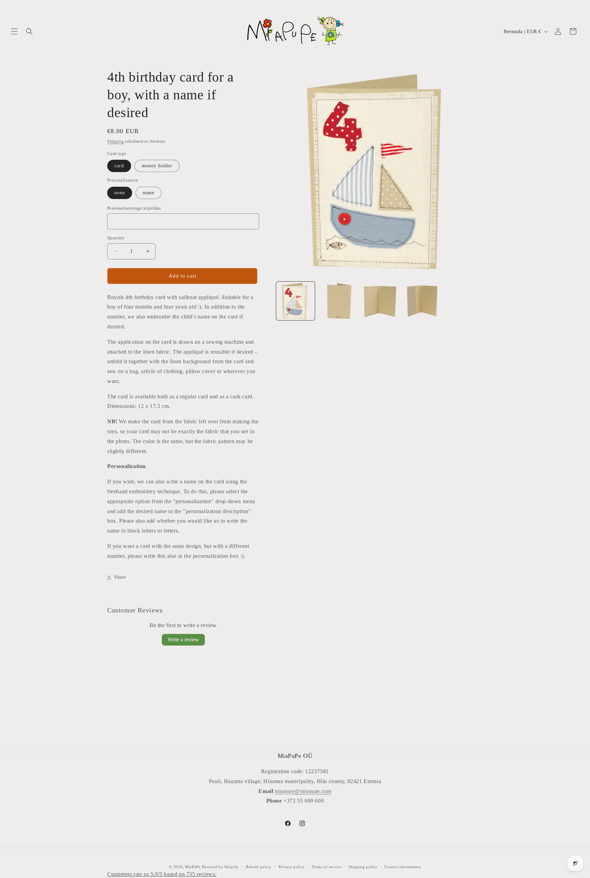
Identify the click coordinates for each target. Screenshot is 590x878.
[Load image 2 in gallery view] (337, 301)
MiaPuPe (193, 867)
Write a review (183, 639)
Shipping (115, 141)
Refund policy (258, 867)
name (148, 192)
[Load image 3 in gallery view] (379, 301)
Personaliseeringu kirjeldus (134, 208)
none (119, 192)
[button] (14, 31)
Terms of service (326, 867)
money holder (157, 165)
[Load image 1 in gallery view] (295, 301)
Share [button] (120, 577)
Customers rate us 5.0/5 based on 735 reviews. (161, 874)
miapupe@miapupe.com (303, 791)
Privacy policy (292, 867)
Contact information (402, 867)
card (119, 165)
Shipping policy (363, 867)
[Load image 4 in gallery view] (421, 301)
